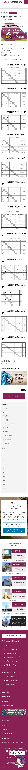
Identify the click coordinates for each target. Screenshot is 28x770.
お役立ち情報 (7, 440)
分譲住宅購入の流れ (10, 665)
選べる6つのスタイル (10, 653)
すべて (5, 408)
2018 (4, 484)
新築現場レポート (8, 416)
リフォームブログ (8, 424)
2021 (4, 472)
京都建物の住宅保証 (10, 685)
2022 (4, 468)
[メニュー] (26, 2)
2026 (4, 452)
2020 (4, 476)
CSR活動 (5, 432)
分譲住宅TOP (8, 645)
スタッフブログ (7, 436)
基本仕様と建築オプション (12, 649)
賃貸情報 (5, 428)
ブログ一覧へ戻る (13, 396)
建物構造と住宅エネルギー (12, 681)
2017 (4, 488)
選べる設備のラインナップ (12, 657)
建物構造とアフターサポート (12, 661)
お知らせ (5, 412)
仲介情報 (5, 420)
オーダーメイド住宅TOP (11, 677)
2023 (4, 464)
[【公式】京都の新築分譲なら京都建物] (13, 2)
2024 (4, 460)
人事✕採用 (6, 444)
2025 (4, 456)
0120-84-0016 (16, 524)
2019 (4, 480)
